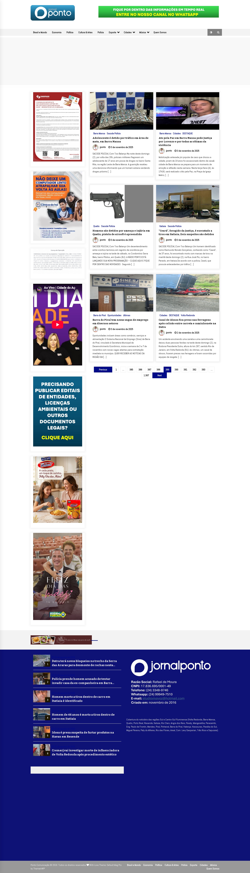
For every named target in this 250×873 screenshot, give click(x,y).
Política (69, 32)
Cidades (128, 32)
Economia (56, 32)
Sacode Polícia (114, 133)
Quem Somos (160, 32)
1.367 (146, 375)
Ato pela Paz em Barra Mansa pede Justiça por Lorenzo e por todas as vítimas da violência (185, 142)
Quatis (96, 226)
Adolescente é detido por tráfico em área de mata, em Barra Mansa (120, 140)
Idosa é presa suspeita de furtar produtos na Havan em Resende (83, 734)
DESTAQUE (187, 133)
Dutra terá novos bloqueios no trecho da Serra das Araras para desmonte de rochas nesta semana (84, 663)
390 (176, 369)
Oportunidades (114, 315)
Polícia (101, 32)
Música (142, 32)
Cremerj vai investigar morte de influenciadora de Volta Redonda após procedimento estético (85, 752)
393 (203, 369)
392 (194, 369)
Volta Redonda (188, 315)
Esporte (112, 32)
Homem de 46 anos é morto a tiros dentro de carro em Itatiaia (83, 716)
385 (131, 369)
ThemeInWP (39, 868)
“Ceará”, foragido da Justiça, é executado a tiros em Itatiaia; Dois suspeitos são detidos (186, 232)
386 (140, 369)
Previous (103, 369)
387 (149, 369)
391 (185, 369)
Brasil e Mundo (40, 32)
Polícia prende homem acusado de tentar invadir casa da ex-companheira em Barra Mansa (82, 681)
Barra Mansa (99, 133)
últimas (126, 315)
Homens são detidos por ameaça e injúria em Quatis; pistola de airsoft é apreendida (121, 232)
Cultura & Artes (85, 32)
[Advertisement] (125, 61)
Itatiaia (163, 226)
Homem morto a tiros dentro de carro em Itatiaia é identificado (81, 699)
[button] (211, 32)
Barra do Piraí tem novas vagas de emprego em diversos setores (120, 322)
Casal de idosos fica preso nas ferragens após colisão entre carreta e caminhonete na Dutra (187, 324)
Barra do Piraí (99, 315)
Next (159, 375)
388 (158, 369)
